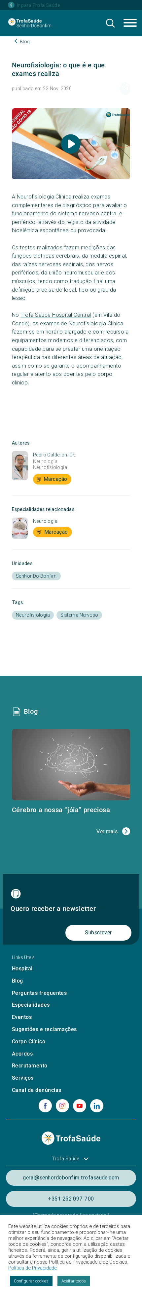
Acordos (22, 1054)
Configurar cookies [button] (31, 1281)
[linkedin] (96, 1105)
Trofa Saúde (65, 1159)
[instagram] (62, 1105)
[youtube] (79, 1105)
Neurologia (45, 461)
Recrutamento (30, 1065)
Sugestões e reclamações (44, 1029)
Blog (17, 981)
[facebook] (45, 1105)
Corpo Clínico (28, 1041)
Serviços (23, 1078)
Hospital (22, 968)
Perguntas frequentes (39, 993)
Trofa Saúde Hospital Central (55, 314)
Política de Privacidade (32, 1268)
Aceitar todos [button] (73, 1281)
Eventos (22, 1017)
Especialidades (31, 1005)
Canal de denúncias (36, 1090)
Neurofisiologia (50, 467)
